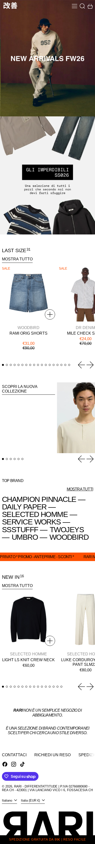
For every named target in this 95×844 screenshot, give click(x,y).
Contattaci (14, 755)
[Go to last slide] (81, 365)
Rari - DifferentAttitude (35, 786)
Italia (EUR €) (31, 800)
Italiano (7, 800)
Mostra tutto (17, 259)
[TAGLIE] (50, 314)
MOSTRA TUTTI (80, 489)
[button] (82, 6)
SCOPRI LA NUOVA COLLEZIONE (20, 389)
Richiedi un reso (52, 755)
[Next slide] (90, 365)
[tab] (3, 365)
